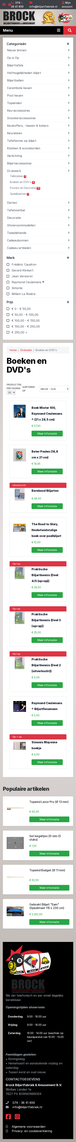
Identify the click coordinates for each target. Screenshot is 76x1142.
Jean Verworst (22, 276)
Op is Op (13, 58)
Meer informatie (47, 433)
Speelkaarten (19, 193)
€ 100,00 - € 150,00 (26, 320)
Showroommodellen (21, 225)
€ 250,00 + (19, 332)
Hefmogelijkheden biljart (24, 73)
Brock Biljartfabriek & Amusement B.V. (34, 1085)
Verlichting (14, 156)
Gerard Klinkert (22, 270)
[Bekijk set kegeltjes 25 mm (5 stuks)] (15, 842)
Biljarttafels (15, 65)
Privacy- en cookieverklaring (32, 1131)
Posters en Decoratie (24, 187)
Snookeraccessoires (21, 118)
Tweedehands (16, 233)
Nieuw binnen (16, 50)
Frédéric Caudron (24, 264)
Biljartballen (15, 80)
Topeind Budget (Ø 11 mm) (47, 870)
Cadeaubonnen (17, 240)
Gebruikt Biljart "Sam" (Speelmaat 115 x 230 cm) (46, 906)
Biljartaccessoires (19, 163)
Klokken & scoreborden (23, 148)
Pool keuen (15, 95)
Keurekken (14, 133)
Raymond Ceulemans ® (28, 282)
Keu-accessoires (18, 110)
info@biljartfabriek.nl (43, 6)
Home (13, 350)
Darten (12, 202)
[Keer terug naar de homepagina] (19, 17)
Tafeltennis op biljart (21, 141)
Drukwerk (14, 171)
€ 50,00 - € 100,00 (25, 314)
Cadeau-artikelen (19, 248)
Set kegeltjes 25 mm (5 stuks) (45, 837)
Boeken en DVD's (22, 182)
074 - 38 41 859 (24, 1102)
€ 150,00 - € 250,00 (26, 326)
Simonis (17, 288)
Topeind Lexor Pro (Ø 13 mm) (48, 802)
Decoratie (14, 218)
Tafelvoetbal (16, 210)
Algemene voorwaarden (28, 1126)
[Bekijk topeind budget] (15, 877)
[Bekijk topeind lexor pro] (15, 808)
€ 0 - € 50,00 (21, 309)
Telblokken (17, 176)
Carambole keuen (19, 88)
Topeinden (14, 103)
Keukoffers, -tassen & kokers (28, 125)
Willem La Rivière (23, 294)
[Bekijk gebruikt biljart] (15, 911)
